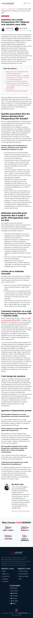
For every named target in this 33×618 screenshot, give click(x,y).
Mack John (9, 30)
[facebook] (16, 610)
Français (15, 596)
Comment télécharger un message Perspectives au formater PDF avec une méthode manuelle (17, 77)
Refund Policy (23, 576)
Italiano (14, 598)
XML (20, 579)
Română (15, 601)
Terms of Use (23, 571)
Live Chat (5, 581)
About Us (5, 574)
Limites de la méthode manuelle (16, 81)
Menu (28, 3)
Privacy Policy (23, 574)
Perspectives (5, 16)
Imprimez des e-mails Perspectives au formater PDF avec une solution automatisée (17, 85)
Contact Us (6, 576)
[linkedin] (12, 30)
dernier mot (10, 89)
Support (5, 579)
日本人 (14, 603)
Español (15, 593)
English (14, 588)
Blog (4, 571)
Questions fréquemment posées (16, 91)
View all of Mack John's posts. (21, 511)
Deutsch (15, 590)
